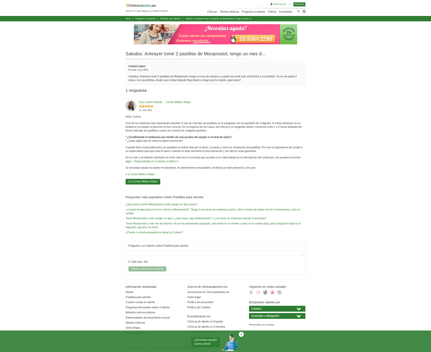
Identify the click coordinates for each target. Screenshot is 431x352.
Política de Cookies (199, 307)
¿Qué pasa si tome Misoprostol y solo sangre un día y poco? (161, 204)
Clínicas (212, 11)
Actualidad (285, 11)
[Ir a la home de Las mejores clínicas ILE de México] (147, 6)
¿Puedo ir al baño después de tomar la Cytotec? (154, 232)
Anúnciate (299, 4)
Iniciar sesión (279, 4)
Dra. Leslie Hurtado (150, 102)
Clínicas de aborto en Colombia (206, 326)
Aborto (130, 292)
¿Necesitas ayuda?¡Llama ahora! (205, 341)
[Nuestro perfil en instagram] (258, 293)
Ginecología (133, 327)
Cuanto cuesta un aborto (140, 302)
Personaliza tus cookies (261, 324)
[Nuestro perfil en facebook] (251, 293)
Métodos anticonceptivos (140, 312)
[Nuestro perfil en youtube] (272, 293)
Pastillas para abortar (170, 18)
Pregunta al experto (253, 11)
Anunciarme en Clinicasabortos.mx (208, 292)
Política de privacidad (200, 302)
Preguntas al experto (145, 18)
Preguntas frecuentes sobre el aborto (148, 307)
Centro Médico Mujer (178, 102)
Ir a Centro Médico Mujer (140, 174)
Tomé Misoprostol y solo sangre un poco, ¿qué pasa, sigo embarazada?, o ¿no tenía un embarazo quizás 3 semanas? (196, 218)
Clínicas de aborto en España (205, 321)
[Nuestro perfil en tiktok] (265, 293)
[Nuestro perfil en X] (279, 293)
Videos (272, 11)
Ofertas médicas (229, 11)
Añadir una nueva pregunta (147, 268)
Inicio (128, 18)
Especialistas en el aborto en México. (157, 161)
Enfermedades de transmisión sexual (148, 317)
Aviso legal (194, 297)
